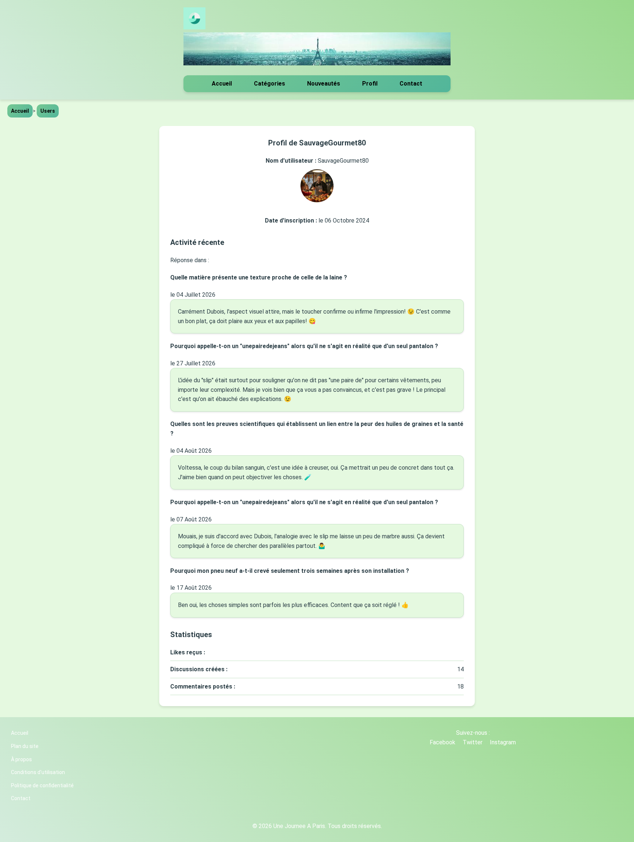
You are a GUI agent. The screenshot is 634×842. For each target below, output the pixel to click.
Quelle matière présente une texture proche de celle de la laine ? (258, 277)
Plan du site (25, 746)
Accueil (222, 83)
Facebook (442, 742)
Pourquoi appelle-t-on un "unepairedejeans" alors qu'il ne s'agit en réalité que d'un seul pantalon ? (304, 346)
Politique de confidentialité (42, 785)
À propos (21, 759)
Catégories (269, 83)
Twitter (472, 742)
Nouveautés (323, 83)
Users (47, 111)
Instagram (503, 742)
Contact (411, 83)
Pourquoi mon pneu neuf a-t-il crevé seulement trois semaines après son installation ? (289, 570)
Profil (370, 83)
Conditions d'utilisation (38, 772)
